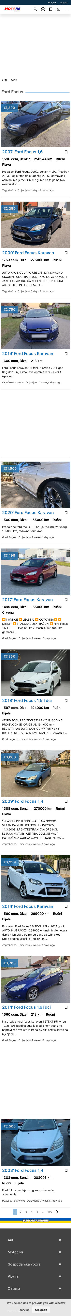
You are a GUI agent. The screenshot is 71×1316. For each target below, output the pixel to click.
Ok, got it (41, 1309)
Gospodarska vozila (24, 1264)
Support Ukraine (35, 1220)
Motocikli (15, 1252)
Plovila (13, 1276)
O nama (14, 1288)
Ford (14, 80)
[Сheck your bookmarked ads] (51, 9)
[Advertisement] (35, 47)
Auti (4, 80)
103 (50, 1211)
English (64, 2)
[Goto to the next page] (56, 1211)
